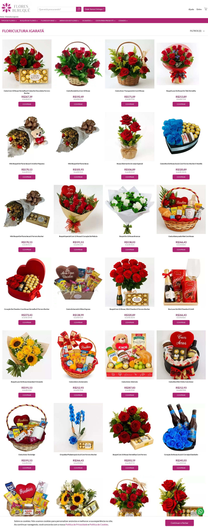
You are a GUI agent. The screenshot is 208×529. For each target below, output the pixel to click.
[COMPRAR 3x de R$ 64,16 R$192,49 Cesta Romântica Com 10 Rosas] (78, 64)
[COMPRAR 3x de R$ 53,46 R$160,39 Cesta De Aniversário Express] (27, 500)
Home (2, 17)
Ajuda (191, 9)
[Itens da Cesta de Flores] (205, 8)
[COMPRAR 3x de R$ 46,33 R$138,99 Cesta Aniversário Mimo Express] (78, 282)
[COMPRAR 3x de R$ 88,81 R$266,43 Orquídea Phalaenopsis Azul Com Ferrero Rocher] (78, 427)
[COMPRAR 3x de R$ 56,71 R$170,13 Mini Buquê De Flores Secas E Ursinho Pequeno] (27, 136)
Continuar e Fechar (179, 523)
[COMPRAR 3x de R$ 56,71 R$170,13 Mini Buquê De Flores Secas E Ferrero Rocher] (27, 209)
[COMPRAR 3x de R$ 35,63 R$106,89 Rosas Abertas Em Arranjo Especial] (129, 136)
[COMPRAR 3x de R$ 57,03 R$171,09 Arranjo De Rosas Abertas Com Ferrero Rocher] (181, 500)
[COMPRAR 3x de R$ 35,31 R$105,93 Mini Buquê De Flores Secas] (78, 136)
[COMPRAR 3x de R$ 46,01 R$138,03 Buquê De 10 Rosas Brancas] (129, 209)
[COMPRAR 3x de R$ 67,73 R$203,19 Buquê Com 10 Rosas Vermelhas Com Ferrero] (129, 427)
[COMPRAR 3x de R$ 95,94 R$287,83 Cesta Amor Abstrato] (129, 355)
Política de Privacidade (77, 524)
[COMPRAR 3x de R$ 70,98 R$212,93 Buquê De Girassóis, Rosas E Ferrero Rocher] (78, 500)
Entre (199, 9)
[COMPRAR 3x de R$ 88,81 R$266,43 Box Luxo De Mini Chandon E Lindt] (181, 282)
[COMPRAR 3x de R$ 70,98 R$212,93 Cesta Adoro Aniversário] (78, 355)
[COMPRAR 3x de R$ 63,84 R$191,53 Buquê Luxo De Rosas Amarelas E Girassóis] (27, 355)
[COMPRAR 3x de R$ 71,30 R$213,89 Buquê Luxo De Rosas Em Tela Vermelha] (181, 64)
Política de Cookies (99, 524)
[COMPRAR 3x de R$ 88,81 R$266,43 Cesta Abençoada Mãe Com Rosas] (181, 209)
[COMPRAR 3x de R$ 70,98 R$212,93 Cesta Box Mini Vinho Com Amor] (181, 355)
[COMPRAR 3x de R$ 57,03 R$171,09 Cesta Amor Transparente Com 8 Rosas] (129, 64)
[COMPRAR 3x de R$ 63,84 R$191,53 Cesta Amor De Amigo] (27, 427)
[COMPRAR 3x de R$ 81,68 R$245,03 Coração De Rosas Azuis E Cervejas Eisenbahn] (181, 427)
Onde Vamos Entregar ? (94, 9)
